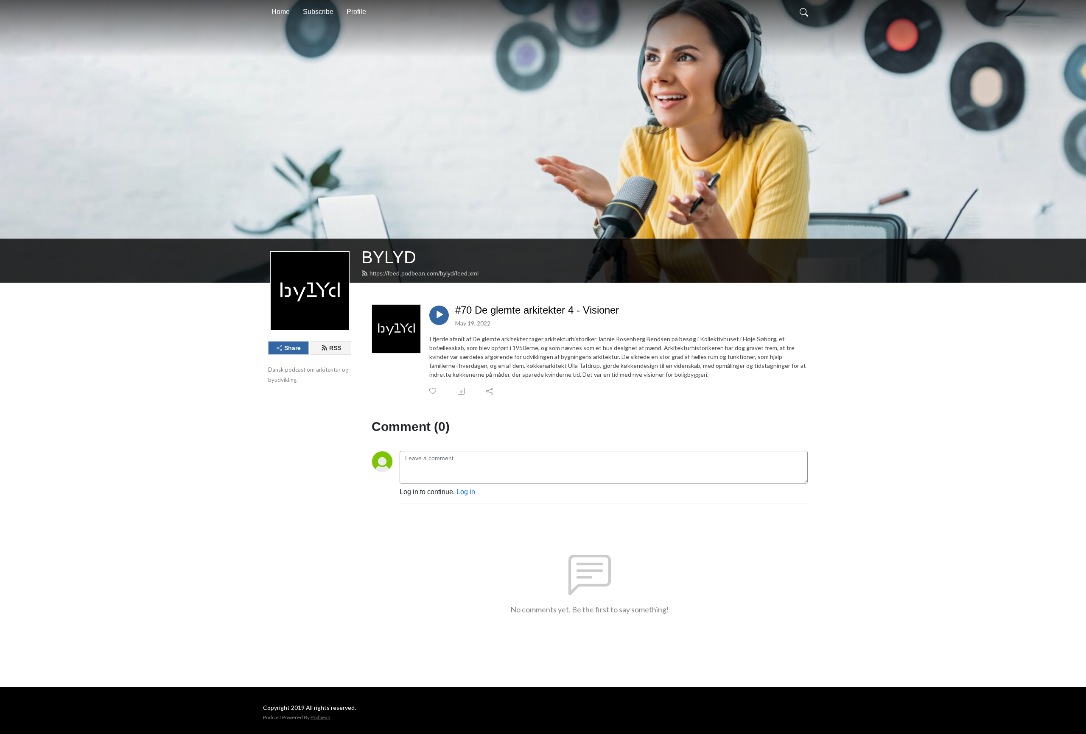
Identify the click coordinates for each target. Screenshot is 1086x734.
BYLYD (388, 257)
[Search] (804, 11)
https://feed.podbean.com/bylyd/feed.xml (424, 273)
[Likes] (433, 390)
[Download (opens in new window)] (462, 391)
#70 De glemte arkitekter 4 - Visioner (537, 310)
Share (292, 348)
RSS (335, 348)
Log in (465, 491)
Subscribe (318, 11)
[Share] (490, 391)
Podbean (320, 717)
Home (281, 11)
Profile (356, 11)
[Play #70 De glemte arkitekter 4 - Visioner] (439, 315)
